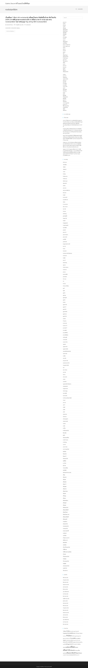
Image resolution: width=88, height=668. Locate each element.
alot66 (64, 185)
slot (63, 53)
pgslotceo (65, 314)
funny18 (77, 631)
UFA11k (64, 402)
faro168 (64, 209)
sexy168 (64, 358)
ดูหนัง (64, 93)
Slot (63, 367)
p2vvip (64, 272)
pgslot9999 (65, 311)
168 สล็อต (65, 164)
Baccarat (64, 192)
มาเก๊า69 (64, 463)
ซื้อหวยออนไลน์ (66, 105)
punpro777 (65, 104)
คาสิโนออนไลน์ (66, 430)
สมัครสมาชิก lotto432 (67, 472)
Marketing (65, 262)
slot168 (64, 372)
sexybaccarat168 (66, 362)
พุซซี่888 (64, 460)
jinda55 (64, 25)
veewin (64, 423)
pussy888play (65, 334)
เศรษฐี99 (64, 563)
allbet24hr (65, 183)
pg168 (64, 23)
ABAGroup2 (65, 181)
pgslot (64, 35)
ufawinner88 (65, 421)
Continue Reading (11, 31)
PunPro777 (65, 325)
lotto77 (64, 260)
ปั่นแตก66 (64, 101)
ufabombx (65, 414)
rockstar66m (80, 9)
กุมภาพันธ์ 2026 (66, 591)
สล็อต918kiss (65, 491)
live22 (64, 92)
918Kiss (64, 174)
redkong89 (65, 337)
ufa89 (64, 409)
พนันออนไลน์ (65, 458)
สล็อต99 (64, 493)
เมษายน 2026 (65, 586)
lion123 (64, 246)
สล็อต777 (64, 484)
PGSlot (64, 302)
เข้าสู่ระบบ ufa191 (66, 537)
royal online (65, 342)
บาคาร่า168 (65, 86)
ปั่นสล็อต (64, 451)
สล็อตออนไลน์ (65, 71)
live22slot (65, 251)
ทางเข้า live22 (65, 439)
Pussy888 (65, 330)
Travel (64, 400)
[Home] (76, 9)
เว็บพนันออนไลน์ (66, 556)
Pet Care (64, 279)
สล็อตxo (64, 70)
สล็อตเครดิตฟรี (65, 509)
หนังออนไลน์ (65, 96)
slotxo (64, 40)
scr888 (64, 355)
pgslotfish (65, 316)
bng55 (64, 195)
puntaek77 (65, 327)
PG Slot (64, 283)
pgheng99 (65, 89)
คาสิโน (64, 428)
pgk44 (64, 299)
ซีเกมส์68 (64, 432)
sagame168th (65, 78)
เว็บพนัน (64, 554)
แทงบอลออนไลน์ (66, 565)
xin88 (64, 425)
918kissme (65, 178)
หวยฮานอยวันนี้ (66, 530)
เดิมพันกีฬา (65, 542)
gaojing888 (65, 216)
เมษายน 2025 (65, 614)
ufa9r (64, 411)
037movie (65, 162)
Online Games (65, 267)
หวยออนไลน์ (65, 107)
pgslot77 (64, 100)
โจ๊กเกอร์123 (65, 61)
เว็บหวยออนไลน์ (66, 561)
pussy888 (65, 37)
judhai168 (65, 241)
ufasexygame (65, 418)
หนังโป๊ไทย (65, 43)
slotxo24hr (65, 376)
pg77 (64, 288)
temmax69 (65, 395)
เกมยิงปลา (65, 533)
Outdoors (65, 269)
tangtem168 (65, 388)
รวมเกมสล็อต (65, 467)
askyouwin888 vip (66, 190)
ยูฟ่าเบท (64, 465)
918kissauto (65, 176)
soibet (64, 379)
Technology (65, 390)
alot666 (72, 631)
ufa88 (64, 407)
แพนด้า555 (65, 568)
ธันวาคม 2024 (65, 624)
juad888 (64, 239)
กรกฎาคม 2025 (66, 607)
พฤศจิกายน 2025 (66, 598)
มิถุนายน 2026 (65, 582)
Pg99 (64, 290)
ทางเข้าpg (65, 442)
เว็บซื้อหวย (65, 549)
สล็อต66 (64, 28)
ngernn (64, 265)
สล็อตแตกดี (65, 519)
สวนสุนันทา (65, 521)
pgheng (64, 295)
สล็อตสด (64, 505)
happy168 (65, 218)
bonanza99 (65, 197)
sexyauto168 (65, 360)
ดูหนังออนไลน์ (65, 56)
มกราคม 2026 (65, 593)
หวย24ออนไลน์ (66, 526)
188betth (64, 169)
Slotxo (64, 374)
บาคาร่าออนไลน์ (66, 103)
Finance (64, 211)
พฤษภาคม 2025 (66, 612)
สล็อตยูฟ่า (65, 502)
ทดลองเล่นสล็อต (66, 437)
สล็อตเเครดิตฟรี (66, 516)
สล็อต (64, 62)
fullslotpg (64, 90)
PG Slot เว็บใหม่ (66, 286)
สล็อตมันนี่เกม (65, 500)
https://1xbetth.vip (66, 44)
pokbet (64, 318)
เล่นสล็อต (64, 544)
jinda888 (71, 633)
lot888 (64, 257)
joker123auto (65, 234)
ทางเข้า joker (65, 58)
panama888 (65, 274)
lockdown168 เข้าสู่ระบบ (67, 253)
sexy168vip (71, 640)
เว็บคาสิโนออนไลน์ (66, 547)
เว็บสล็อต (64, 558)
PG (63, 281)
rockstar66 (28, 24)
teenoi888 (65, 393)
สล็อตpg (64, 495)
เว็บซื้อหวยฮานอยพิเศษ (67, 551)
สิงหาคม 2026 (65, 577)
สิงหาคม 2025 (65, 605)
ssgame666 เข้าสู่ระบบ (67, 384)
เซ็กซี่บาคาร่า (65, 540)
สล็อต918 (64, 488)
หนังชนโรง (65, 77)
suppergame (65, 386)
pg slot (64, 49)
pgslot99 (64, 309)
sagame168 (65, 346)
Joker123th (65, 237)
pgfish (64, 292)
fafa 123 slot (65, 206)
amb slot (64, 188)
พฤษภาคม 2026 (66, 584)
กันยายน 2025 (65, 603)
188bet (64, 167)
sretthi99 (64, 381)
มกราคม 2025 (65, 621)
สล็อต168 (64, 110)
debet (64, 202)
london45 (65, 255)
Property (64, 321)
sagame (64, 344)
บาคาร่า (64, 38)
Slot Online (65, 369)
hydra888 (65, 227)
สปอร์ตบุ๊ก (64, 470)
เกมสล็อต (64, 535)
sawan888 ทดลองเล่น (67, 351)
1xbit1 (64, 171)
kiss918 (64, 50)
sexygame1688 (66, 365)
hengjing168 (65, 223)
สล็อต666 (64, 481)
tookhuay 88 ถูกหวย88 (67, 397)
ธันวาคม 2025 (65, 596)
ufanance (64, 416)
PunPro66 (65, 323)
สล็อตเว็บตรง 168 (66, 514)
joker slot (64, 59)
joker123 (64, 22)
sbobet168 (65, 353)
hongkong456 (65, 225)
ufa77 (64, 404)
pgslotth (64, 638)
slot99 (64, 26)
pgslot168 (65, 304)
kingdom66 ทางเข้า (66, 244)
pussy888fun (65, 332)
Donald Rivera (10, 24)
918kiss (64, 74)
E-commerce (65, 204)
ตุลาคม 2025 (65, 600)
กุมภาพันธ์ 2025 (66, 619)
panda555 (65, 276)
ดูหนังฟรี (64, 81)
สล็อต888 (64, 32)
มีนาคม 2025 (65, 617)
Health (64, 220)
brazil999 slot (65, 199)
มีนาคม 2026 (65, 589)
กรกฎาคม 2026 (66, 580)
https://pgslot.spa (66, 46)
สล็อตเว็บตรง (65, 29)
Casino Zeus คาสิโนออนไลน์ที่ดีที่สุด (17, 3)
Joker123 (64, 232)
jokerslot (64, 67)
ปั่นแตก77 (64, 456)
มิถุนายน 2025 (65, 610)
